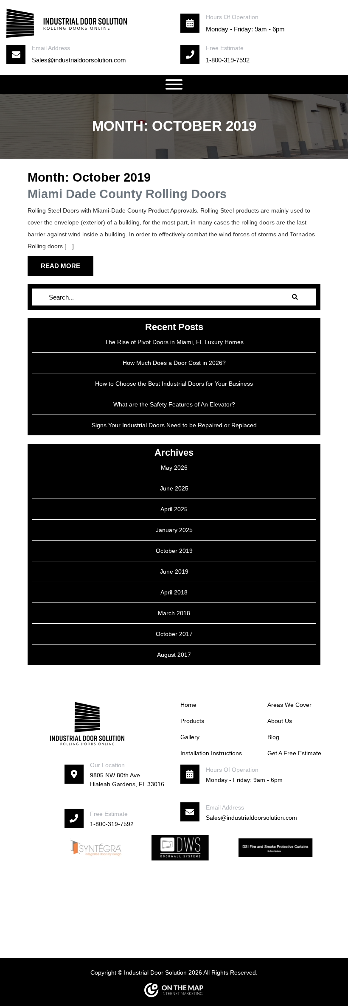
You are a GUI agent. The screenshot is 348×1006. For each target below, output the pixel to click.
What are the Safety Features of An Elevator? (174, 404)
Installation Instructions (211, 753)
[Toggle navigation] (174, 84)
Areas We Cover (289, 704)
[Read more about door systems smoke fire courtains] (276, 847)
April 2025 (174, 509)
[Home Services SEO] (174, 990)
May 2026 (174, 467)
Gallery (189, 737)
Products (192, 720)
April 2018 (174, 592)
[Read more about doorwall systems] (180, 847)
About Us (279, 720)
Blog (273, 737)
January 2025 (174, 530)
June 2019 (174, 571)
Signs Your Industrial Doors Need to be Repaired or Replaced (174, 425)
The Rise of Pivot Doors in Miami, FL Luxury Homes (174, 342)
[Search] (295, 297)
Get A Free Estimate (294, 753)
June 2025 (174, 488)
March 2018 (174, 613)
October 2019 (174, 550)
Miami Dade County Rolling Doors (127, 194)
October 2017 (174, 634)
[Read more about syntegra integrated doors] (96, 847)
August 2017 (174, 654)
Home (188, 704)
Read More (60, 266)
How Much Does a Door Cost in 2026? (174, 362)
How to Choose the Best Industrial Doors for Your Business (174, 383)
